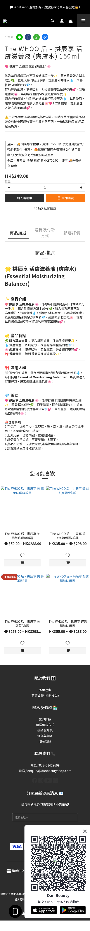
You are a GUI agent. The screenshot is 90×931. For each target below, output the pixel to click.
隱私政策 (45, 741)
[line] (19, 37)
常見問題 (45, 719)
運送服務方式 (45, 725)
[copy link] (45, 37)
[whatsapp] (36, 37)
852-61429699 (49, 765)
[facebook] (28, 37)
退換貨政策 (45, 730)
